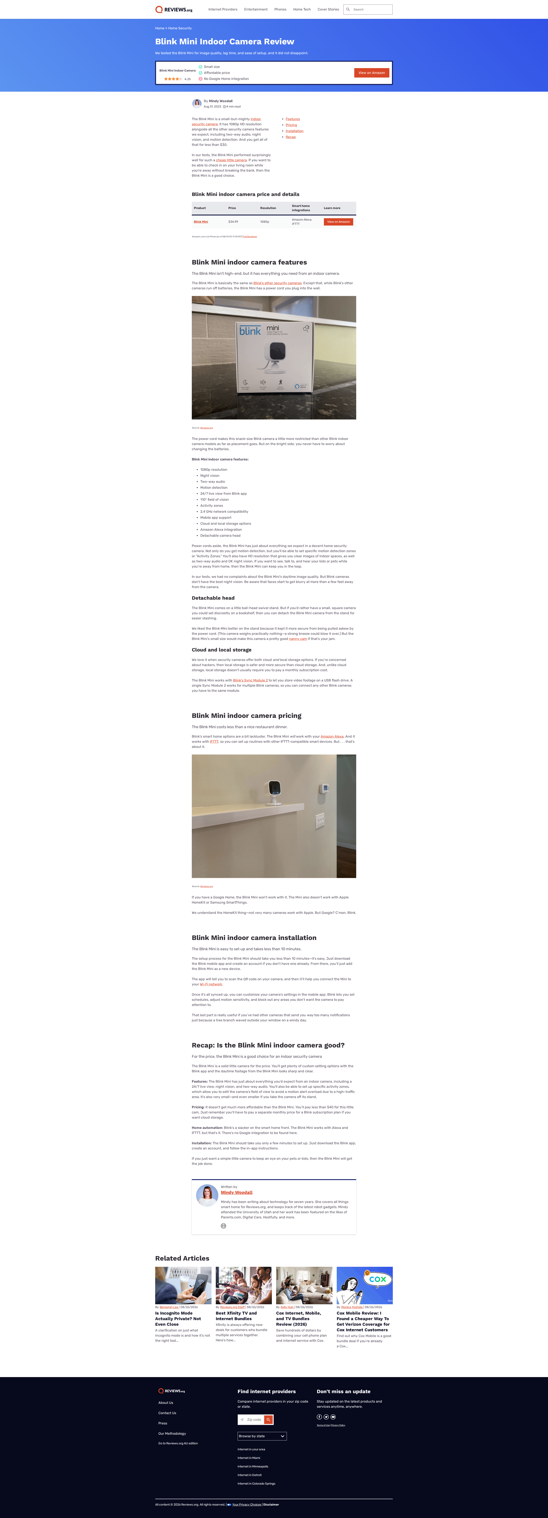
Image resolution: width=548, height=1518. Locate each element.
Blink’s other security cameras (277, 283)
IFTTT (214, 742)
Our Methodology (172, 1433)
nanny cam (298, 639)
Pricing (291, 125)
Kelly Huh (287, 1307)
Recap (291, 137)
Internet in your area (251, 1449)
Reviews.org (206, 428)
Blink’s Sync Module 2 (250, 680)
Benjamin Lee (169, 1307)
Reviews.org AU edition (182, 1443)
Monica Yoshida (352, 1307)
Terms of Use (323, 1425)
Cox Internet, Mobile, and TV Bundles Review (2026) (298, 1318)
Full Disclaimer (250, 236)
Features (293, 119)
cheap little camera (231, 160)
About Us (165, 1403)
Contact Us (167, 1413)
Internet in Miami (249, 1458)
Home (159, 28)
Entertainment (256, 9)
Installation (295, 131)
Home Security (180, 28)
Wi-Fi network (211, 984)
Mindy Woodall (220, 101)
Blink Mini (201, 222)
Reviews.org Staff (232, 1307)
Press (162, 1423)
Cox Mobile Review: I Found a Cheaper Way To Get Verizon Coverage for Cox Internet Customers (363, 1321)
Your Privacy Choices (246, 1504)
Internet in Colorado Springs (256, 1483)
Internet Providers (222, 9)
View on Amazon (372, 73)
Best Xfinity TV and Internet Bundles (236, 1315)
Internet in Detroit (250, 1475)
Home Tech (302, 9)
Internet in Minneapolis (253, 1466)
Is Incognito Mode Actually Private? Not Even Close (178, 1318)
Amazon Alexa (332, 736)
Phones (280, 9)
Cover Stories (328, 9)
